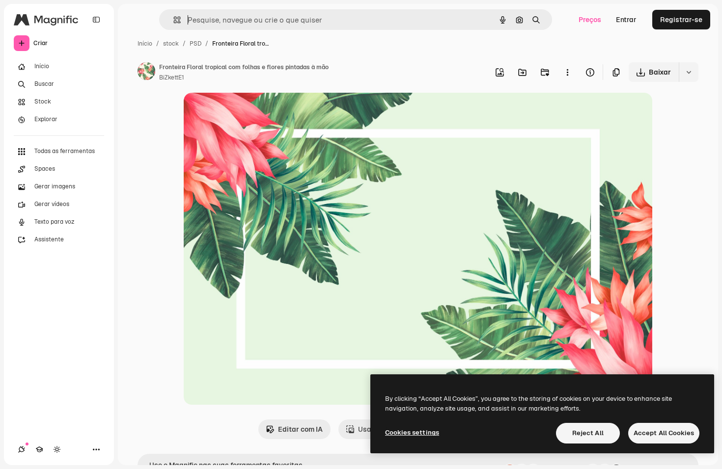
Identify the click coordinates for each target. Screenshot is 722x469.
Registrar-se (681, 19)
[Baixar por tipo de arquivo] (688, 72)
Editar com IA (300, 429)
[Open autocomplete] (173, 20)
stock (171, 44)
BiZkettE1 (171, 77)
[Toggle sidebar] (96, 19)
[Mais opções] (567, 72)
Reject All (588, 433)
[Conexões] (21, 449)
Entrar (626, 19)
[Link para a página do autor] (146, 72)
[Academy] (39, 449)
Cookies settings (412, 432)
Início (145, 44)
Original (246, 111)
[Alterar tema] (57, 449)
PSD (195, 44)
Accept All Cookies (664, 433)
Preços (590, 19)
